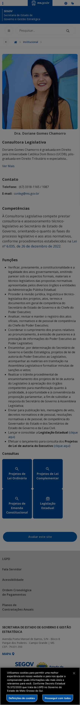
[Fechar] (74, 673)
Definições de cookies (22, 698)
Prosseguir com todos (58, 698)
